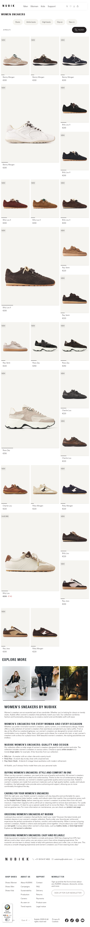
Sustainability (26, 890)
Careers (24, 898)
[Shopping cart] (77, 7)
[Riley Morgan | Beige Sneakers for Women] (45, 484)
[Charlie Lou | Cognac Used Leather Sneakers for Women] (15, 484)
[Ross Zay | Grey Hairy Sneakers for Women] (30, 409)
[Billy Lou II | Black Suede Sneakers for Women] (74, 103)
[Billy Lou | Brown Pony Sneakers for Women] (74, 532)
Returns (39, 894)
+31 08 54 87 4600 (42, 859)
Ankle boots (31, 22)
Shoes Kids (9, 890)
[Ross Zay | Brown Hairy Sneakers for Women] (74, 341)
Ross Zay (36, 363)
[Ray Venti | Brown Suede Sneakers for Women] (74, 246)
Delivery (39, 890)
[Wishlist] (70, 7)
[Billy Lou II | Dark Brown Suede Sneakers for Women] (74, 198)
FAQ (38, 887)
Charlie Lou (66, 410)
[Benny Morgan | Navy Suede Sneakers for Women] (74, 56)
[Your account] (74, 7)
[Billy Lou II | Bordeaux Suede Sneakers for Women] (15, 198)
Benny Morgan (8, 77)
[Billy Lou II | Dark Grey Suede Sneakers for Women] (30, 266)
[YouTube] (82, 920)
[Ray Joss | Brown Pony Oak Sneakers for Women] (15, 627)
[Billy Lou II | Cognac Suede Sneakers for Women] (45, 198)
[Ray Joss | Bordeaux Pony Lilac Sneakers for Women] (74, 579)
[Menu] (11, 904)
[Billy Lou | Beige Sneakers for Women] (30, 552)
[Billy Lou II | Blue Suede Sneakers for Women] (74, 151)
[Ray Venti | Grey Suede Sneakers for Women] (15, 341)
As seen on (25, 902)
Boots (17, 22)
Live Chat (80, 859)
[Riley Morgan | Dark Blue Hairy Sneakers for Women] (74, 484)
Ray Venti (66, 268)
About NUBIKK (26, 883)
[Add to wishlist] (26, 39)
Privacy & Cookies (55, 920)
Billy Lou (6, 593)
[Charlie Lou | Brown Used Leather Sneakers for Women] (74, 436)
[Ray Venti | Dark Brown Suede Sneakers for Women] (74, 294)
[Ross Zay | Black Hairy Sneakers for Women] (45, 341)
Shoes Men (9, 887)
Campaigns (25, 887)
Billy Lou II (66, 125)
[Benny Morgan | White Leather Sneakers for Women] (30, 123)
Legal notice (41, 906)
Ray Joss (65, 601)
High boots (46, 22)
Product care (41, 902)
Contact (39, 883)
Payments (40, 898)
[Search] (67, 6)
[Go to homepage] (10, 6)
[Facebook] (67, 920)
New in (72, 22)
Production (25, 894)
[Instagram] (77, 920)
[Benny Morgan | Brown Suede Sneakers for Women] (45, 56)
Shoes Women (11, 883)
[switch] (7, 919)
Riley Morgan (37, 506)
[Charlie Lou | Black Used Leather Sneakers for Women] (74, 389)
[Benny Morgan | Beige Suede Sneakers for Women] (15, 56)
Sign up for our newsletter (68, 893)
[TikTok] (72, 920)
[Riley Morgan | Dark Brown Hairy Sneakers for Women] (45, 627)
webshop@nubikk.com (63, 859)
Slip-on (60, 22)
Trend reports (26, 906)
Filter (81, 30)
